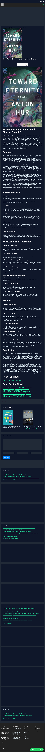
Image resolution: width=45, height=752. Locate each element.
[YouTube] (40, 1)
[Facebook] (38, 1)
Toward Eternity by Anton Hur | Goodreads (13, 380)
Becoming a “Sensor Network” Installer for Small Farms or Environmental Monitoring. (17, 476)
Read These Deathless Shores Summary (13, 390)
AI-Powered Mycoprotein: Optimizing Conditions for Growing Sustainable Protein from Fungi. (19, 528)
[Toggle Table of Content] (26, 65)
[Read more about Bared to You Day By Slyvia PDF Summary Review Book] (28, 417)
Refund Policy (37, 728)
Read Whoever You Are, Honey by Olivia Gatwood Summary (17, 396)
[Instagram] (41, 1)
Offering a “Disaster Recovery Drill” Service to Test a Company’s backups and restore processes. (19, 479)
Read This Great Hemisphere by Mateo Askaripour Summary (17, 387)
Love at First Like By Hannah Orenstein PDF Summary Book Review (11, 427)
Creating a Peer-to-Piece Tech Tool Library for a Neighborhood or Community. (16, 474)
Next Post (41, 401)
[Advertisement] (22, 15)
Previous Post (4, 401)
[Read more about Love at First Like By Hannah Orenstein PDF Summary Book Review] (8, 417)
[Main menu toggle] (2, 4)
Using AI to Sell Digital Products (8, 623)
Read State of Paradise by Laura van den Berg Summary (17, 394)
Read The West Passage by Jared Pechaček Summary (16, 392)
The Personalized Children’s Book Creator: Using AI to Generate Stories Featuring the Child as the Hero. (21, 478)
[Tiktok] (43, 1)
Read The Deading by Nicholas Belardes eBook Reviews (16, 391)
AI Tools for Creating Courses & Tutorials (10, 536)
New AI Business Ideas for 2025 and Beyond (10, 538)
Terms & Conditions (38, 729)
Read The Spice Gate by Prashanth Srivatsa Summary (16, 389)
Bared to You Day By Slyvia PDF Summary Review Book (32, 427)
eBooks (4, 428)
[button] (43, 4)
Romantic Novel (8, 428)
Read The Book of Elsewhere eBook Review (13, 395)
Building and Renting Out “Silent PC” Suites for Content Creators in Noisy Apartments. (17, 620)
